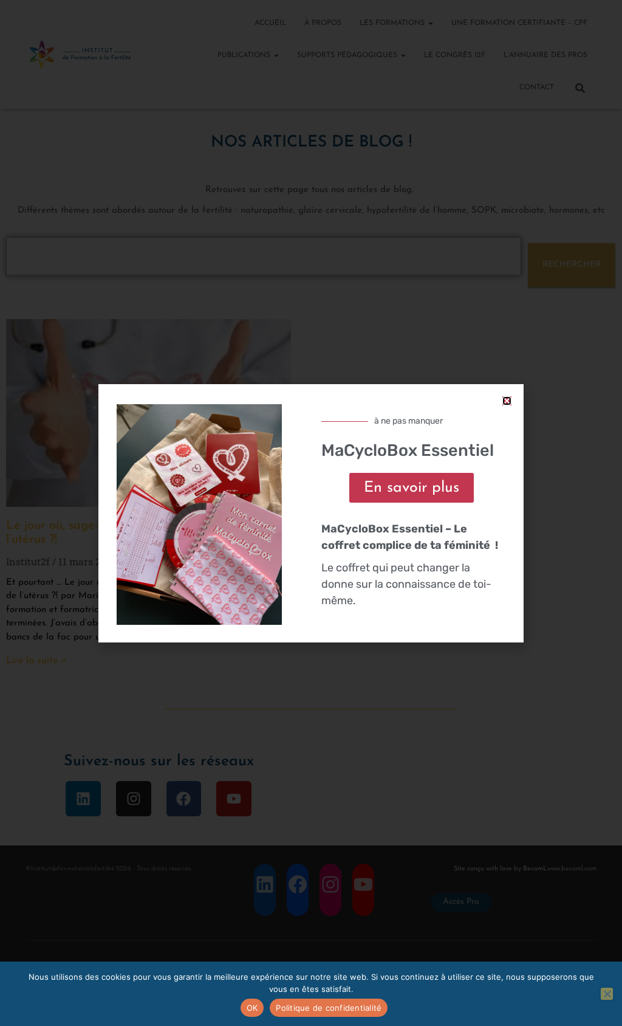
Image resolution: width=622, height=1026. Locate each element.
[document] (311, 513)
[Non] (607, 994)
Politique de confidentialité (328, 1008)
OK (252, 1008)
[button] (506, 400)
